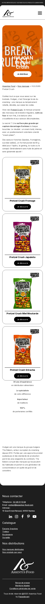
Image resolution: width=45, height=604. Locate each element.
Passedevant (23, 597)
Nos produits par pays (12, 552)
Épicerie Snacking (10, 529)
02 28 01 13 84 (19, 502)
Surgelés (6, 537)
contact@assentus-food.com (20, 505)
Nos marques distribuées (13, 549)
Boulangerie (7, 534)
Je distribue (22, 74)
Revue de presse (22, 583)
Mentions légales (22, 585)
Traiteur (5, 531)
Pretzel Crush (17, 110)
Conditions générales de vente (22, 588)
